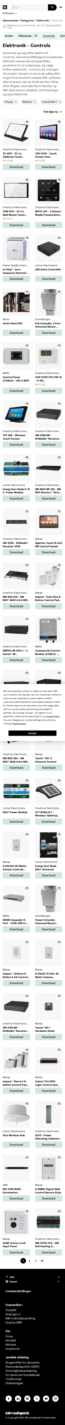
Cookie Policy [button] (53, 716)
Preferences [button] (19, 723)
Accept (32, 733)
